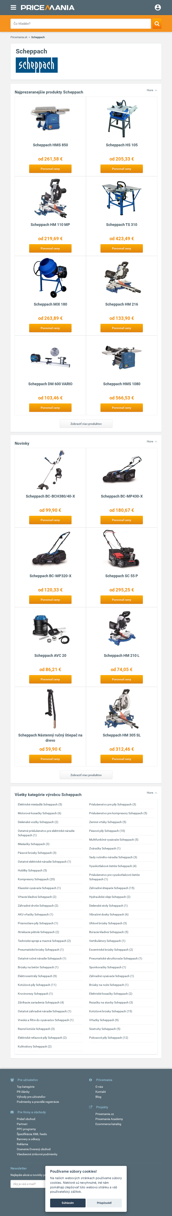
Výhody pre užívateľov (31, 1096)
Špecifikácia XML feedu (32, 1134)
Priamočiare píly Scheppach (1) (38, 923)
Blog (98, 1096)
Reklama (22, 1144)
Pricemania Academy (109, 1119)
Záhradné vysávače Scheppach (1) (111, 976)
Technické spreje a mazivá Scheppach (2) (44, 940)
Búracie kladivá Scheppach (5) (108, 932)
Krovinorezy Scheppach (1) (35, 993)
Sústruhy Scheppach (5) (104, 1029)
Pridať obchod (26, 1119)
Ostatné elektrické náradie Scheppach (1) (44, 861)
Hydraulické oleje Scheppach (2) (109, 896)
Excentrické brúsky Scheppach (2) (111, 949)
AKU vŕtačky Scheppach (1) (35, 914)
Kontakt (100, 1091)
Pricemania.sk (18, 37)
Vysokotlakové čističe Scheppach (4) (113, 866)
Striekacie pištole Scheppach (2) (38, 932)
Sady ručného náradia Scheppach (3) (113, 857)
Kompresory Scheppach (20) (36, 879)
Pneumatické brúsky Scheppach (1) (41, 949)
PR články (23, 1091)
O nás (99, 1086)
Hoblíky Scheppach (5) (32, 870)
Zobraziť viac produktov (86, 423)
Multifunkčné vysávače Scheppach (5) (113, 839)
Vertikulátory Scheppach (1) (107, 940)
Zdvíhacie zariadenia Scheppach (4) (41, 1002)
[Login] (158, 8)
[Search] (157, 23)
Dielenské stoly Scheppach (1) (108, 905)
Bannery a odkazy (28, 1139)
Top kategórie (25, 1086)
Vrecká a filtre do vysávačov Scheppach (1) (46, 1020)
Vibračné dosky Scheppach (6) (109, 914)
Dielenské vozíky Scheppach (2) (38, 822)
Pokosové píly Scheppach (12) (108, 1037)
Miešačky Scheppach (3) (34, 844)
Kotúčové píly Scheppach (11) (37, 985)
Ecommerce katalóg (108, 1124)
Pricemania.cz (104, 1114)
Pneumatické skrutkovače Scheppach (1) (115, 958)
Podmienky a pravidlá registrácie (38, 1101)
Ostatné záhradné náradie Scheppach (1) (44, 1011)
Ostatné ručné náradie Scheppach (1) (42, 958)
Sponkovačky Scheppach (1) (107, 967)
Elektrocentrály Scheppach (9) (37, 976)
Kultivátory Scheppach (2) (35, 1046)
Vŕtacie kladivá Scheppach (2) (37, 896)
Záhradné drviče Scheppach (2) (38, 905)
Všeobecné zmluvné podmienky (37, 1154)
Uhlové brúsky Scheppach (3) (108, 923)
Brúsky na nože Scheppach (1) (109, 985)
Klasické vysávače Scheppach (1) (39, 888)
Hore (150, 90)
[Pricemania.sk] (47, 7)
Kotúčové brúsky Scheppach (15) (110, 1011)
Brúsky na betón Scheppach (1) (38, 967)
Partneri (22, 1124)
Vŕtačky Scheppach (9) (104, 1020)
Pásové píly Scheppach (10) (107, 830)
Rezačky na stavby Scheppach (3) (111, 1002)
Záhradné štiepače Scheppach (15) (111, 888)
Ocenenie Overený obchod (34, 1149)
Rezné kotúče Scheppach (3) (36, 1029)
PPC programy (26, 1129)
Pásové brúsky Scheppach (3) (37, 852)
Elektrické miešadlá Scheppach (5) (40, 804)
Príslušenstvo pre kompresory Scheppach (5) (118, 813)
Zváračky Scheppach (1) (105, 848)
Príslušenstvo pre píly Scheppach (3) (112, 804)
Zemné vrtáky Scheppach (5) (107, 822)
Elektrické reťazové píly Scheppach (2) (42, 1037)
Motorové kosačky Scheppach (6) (39, 813)
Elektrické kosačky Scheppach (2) (110, 993)
